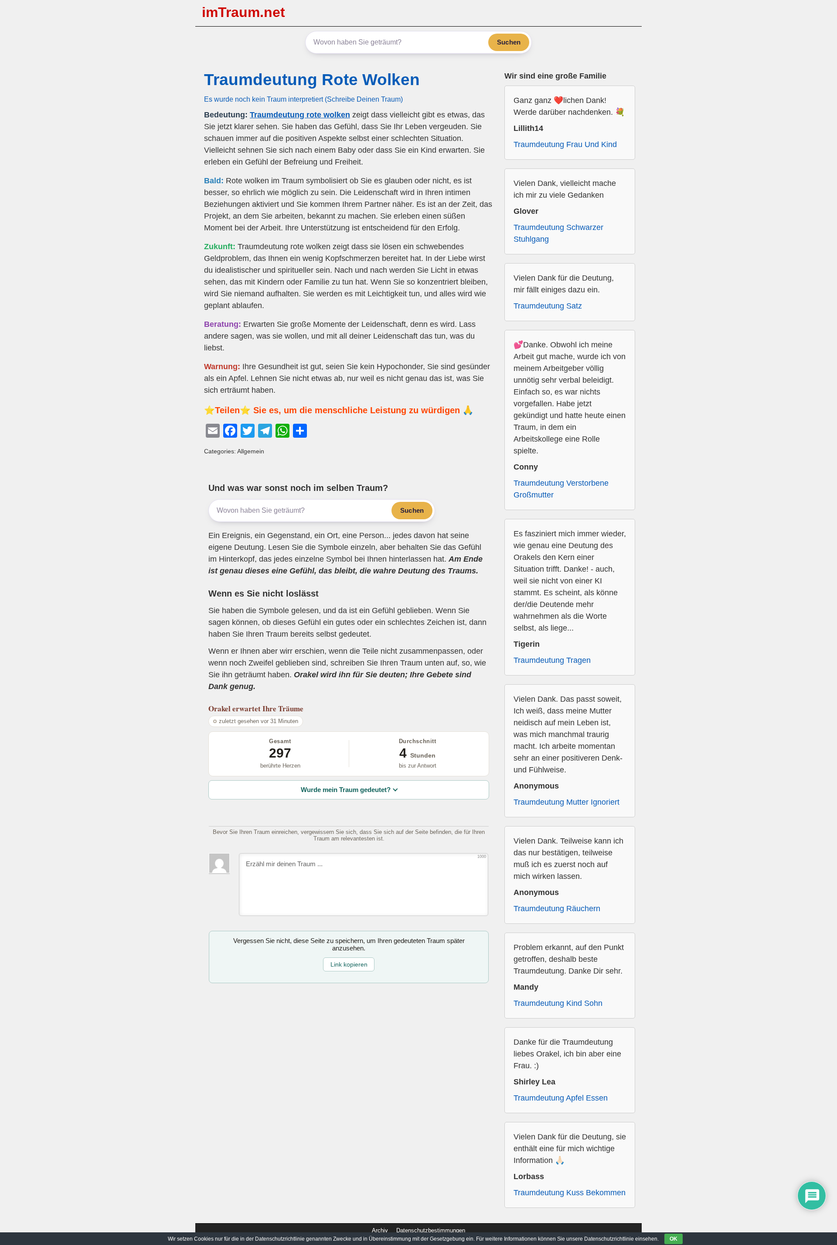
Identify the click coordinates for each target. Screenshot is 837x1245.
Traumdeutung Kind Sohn (558, 1003)
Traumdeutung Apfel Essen (561, 1098)
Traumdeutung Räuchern (557, 908)
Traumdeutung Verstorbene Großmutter (561, 489)
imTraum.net (243, 12)
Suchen (509, 42)
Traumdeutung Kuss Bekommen (570, 1192)
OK (673, 1239)
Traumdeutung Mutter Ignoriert (566, 802)
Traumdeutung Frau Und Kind (565, 144)
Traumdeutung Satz (548, 306)
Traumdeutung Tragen (552, 660)
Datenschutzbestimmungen (430, 1230)
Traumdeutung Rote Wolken (312, 80)
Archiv (380, 1230)
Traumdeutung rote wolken (300, 114)
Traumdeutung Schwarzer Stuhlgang (558, 233)
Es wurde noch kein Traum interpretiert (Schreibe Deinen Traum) (303, 99)
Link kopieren (348, 964)
